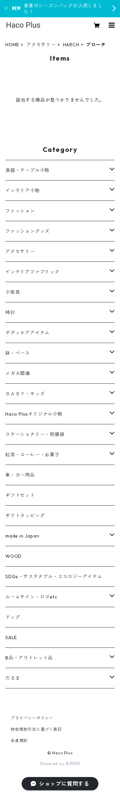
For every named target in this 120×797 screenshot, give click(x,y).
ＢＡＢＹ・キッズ (25, 394)
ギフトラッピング (25, 516)
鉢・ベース (17, 353)
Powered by (53, 763)
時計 (10, 312)
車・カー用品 (20, 475)
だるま (12, 678)
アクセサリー (41, 45)
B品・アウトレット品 (29, 658)
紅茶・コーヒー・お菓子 (32, 455)
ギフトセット (20, 495)
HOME (12, 45)
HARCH (71, 45)
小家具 (12, 292)
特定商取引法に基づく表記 (36, 729)
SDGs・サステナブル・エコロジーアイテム (53, 577)
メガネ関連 (17, 373)
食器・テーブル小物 (27, 170)
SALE (11, 637)
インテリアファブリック (32, 272)
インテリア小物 (22, 191)
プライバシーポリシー (32, 717)
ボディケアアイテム (27, 333)
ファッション (20, 211)
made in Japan (22, 536)
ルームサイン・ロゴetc (31, 597)
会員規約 (19, 740)
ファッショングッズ (27, 231)
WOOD (13, 556)
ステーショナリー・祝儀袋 (35, 434)
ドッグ (12, 617)
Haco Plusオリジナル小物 (34, 414)
